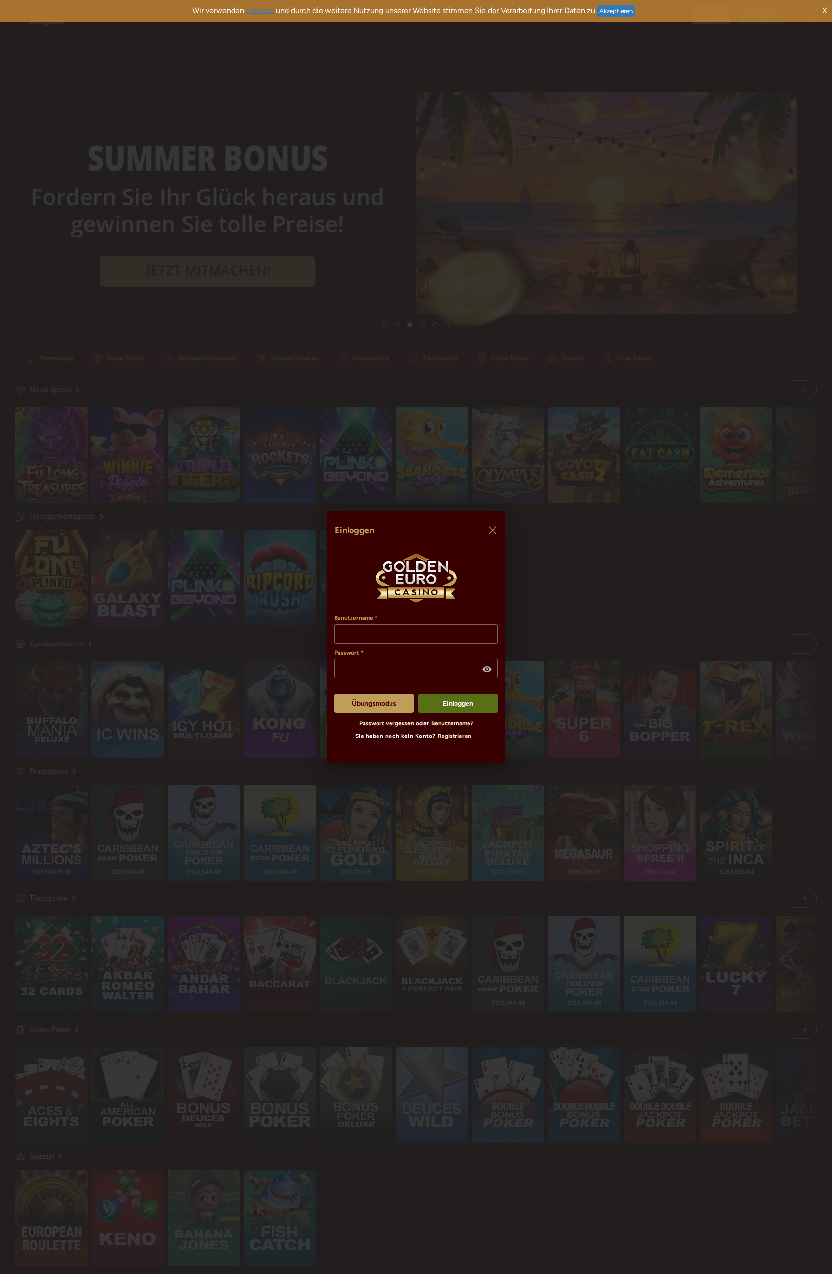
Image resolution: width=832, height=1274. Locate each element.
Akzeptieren (616, 10)
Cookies (260, 10)
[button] (487, 669)
